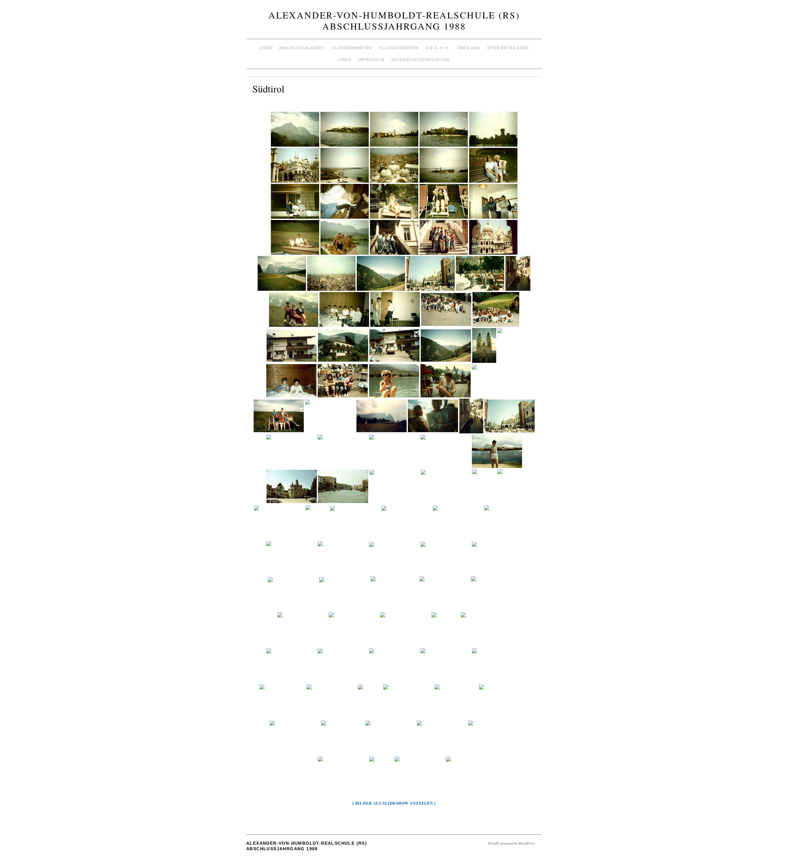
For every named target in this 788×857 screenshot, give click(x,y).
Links (344, 60)
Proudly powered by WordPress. (512, 843)
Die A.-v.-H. (438, 48)
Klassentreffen (399, 48)
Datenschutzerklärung (421, 60)
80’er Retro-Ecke (508, 48)
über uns (468, 48)
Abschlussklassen (302, 48)
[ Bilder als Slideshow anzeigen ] (394, 803)
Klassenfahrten (352, 48)
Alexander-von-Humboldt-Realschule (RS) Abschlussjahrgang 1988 (394, 20)
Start (266, 48)
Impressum (371, 60)
